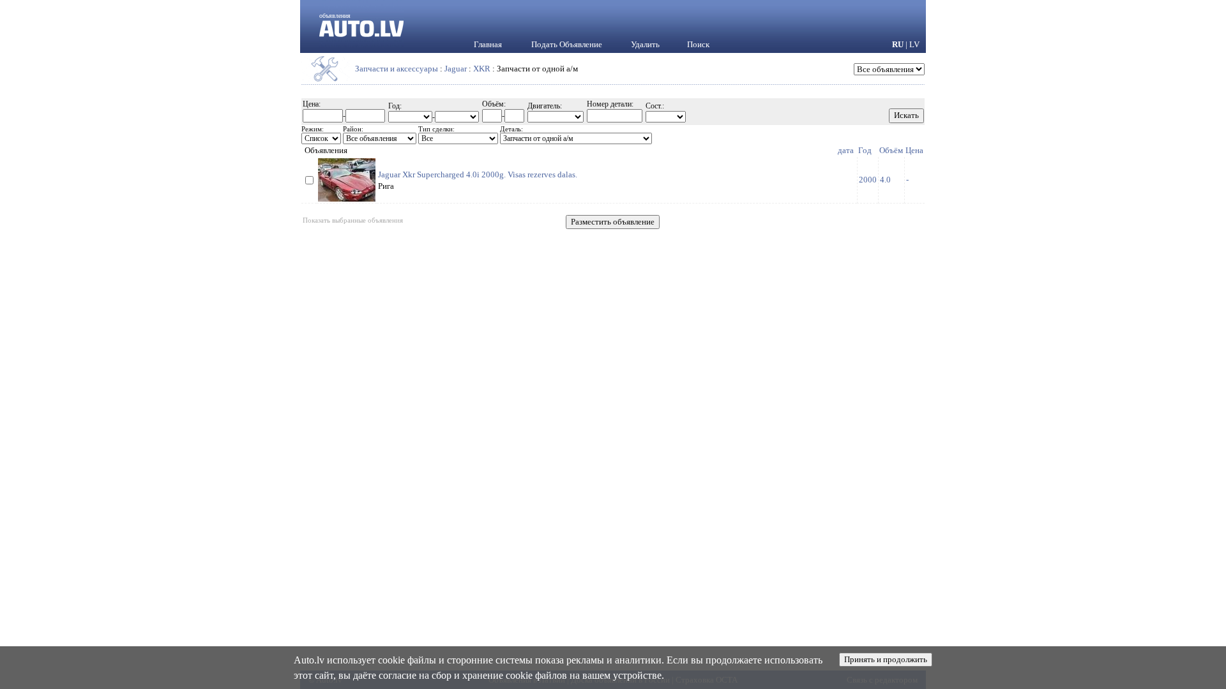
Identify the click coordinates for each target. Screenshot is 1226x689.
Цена (914, 150)
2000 (868, 179)
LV (914, 44)
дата (846, 150)
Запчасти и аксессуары (396, 68)
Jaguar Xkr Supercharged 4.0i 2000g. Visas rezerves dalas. (477, 174)
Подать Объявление (566, 44)
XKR (481, 68)
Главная (488, 44)
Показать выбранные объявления (353, 220)
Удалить (645, 44)
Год (865, 150)
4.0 (885, 179)
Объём (891, 150)
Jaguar (455, 68)
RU (898, 44)
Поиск (698, 44)
